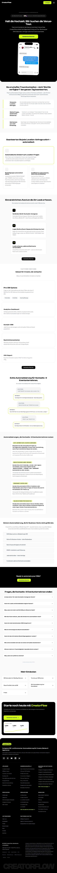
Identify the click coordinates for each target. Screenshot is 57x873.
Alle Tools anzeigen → (44, 786)
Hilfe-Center (5, 804)
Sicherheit (4, 854)
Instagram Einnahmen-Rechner (45, 784)
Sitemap (4, 857)
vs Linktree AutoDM (24, 799)
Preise (3, 823)
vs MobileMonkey (24, 802)
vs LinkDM (22, 806)
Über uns (4, 819)
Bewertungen (5, 826)
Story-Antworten (24, 780)
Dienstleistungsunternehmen (9, 778)
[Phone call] (34, 48)
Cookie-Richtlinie (13, 852)
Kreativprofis (5, 776)
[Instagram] (3, 758)
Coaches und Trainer (7, 773)
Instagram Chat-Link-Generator (45, 779)
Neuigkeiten (5, 821)
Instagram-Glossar (6, 802)
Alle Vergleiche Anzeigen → (27, 809)
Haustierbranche (42, 811)
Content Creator (6, 769)
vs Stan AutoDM (24, 797)
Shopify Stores (5, 780)
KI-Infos (8, 857)
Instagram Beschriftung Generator (46, 774)
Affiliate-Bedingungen (18, 854)
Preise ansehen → (35, 580)
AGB (9, 852)
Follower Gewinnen (24, 778)
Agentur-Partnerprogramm (26, 821)
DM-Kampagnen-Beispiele (8, 799)
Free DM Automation (25, 783)
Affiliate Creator (5, 771)
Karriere (4, 833)
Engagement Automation (26, 785)
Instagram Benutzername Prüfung (46, 781)
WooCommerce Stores (7, 783)
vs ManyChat (23, 795)
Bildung (40, 799)
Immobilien (40, 797)
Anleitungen (5, 795)
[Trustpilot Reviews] (19, 758)
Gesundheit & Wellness (43, 795)
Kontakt (4, 830)
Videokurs (4, 797)
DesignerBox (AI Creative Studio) (27, 823)
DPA (18, 852)
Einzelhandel (41, 804)
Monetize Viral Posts (25, 787)
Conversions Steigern (25, 776)
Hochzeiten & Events (43, 809)
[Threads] (7, 758)
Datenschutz (4, 852)
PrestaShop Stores (6, 785)
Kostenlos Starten (28, 36)
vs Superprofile (23, 804)
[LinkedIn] (15, 758)
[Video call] (38, 48)
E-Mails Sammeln (24, 773)
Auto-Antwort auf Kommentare (27, 769)
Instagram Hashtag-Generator (45, 772)
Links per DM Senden (25, 771)
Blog (3, 828)
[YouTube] (11, 758)
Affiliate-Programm (24, 819)
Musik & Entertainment (43, 806)
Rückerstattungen (10, 854)
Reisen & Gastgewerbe (43, 802)
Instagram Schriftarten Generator (45, 777)
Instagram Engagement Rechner (45, 770)
